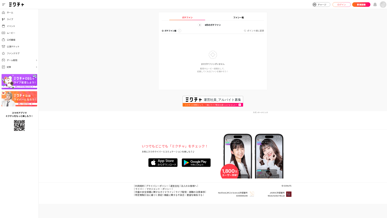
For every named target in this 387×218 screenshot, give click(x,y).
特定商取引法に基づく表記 (148, 195)
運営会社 (174, 185)
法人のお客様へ (189, 185)
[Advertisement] (213, 120)
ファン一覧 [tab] (238, 17)
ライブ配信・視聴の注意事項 (190, 191)
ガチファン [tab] (187, 17)
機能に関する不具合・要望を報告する (183, 195)
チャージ (322, 4)
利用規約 (139, 185)
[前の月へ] (200, 25)
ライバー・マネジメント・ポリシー (153, 188)
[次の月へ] (226, 25)
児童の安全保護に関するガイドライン (154, 191)
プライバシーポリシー (157, 185)
